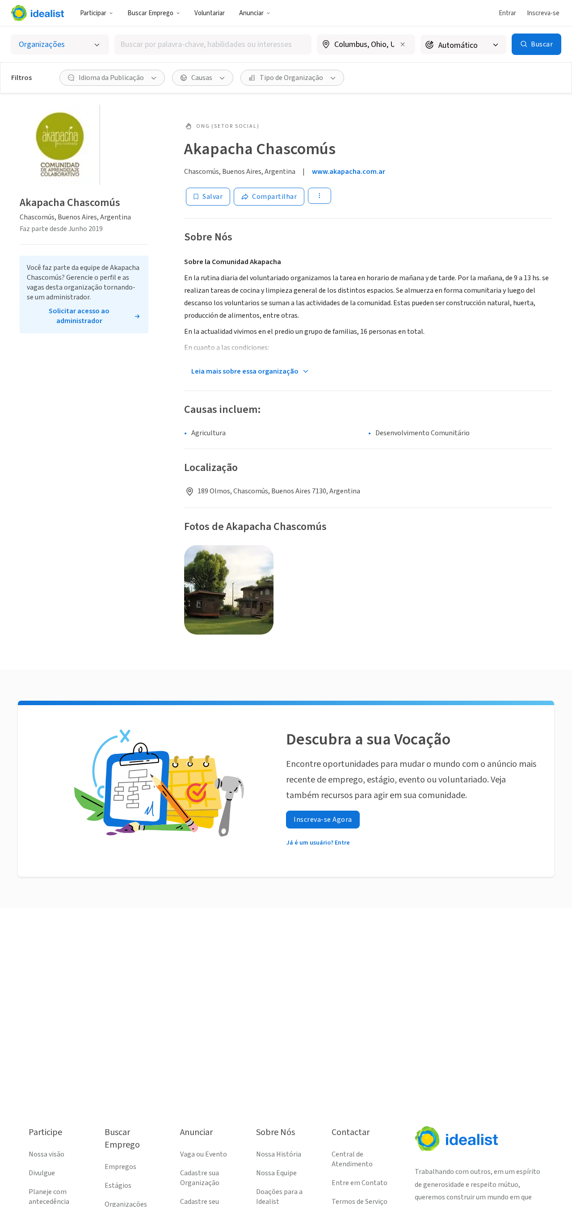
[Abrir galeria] (228, 590)
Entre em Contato (359, 1183)
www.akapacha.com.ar (348, 171)
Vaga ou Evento (203, 1154)
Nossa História (278, 1154)
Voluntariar (209, 13)
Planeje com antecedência (49, 1197)
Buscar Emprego (150, 13)
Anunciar (251, 13)
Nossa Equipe (276, 1173)
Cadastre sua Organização (199, 1178)
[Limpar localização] (403, 44)
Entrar (507, 13)
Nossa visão (46, 1154)
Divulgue (42, 1173)
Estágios (118, 1185)
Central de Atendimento (352, 1159)
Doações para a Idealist (279, 1197)
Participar (93, 13)
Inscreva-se (543, 13)
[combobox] (213, 44)
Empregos (120, 1167)
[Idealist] (37, 13)
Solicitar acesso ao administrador (79, 316)
